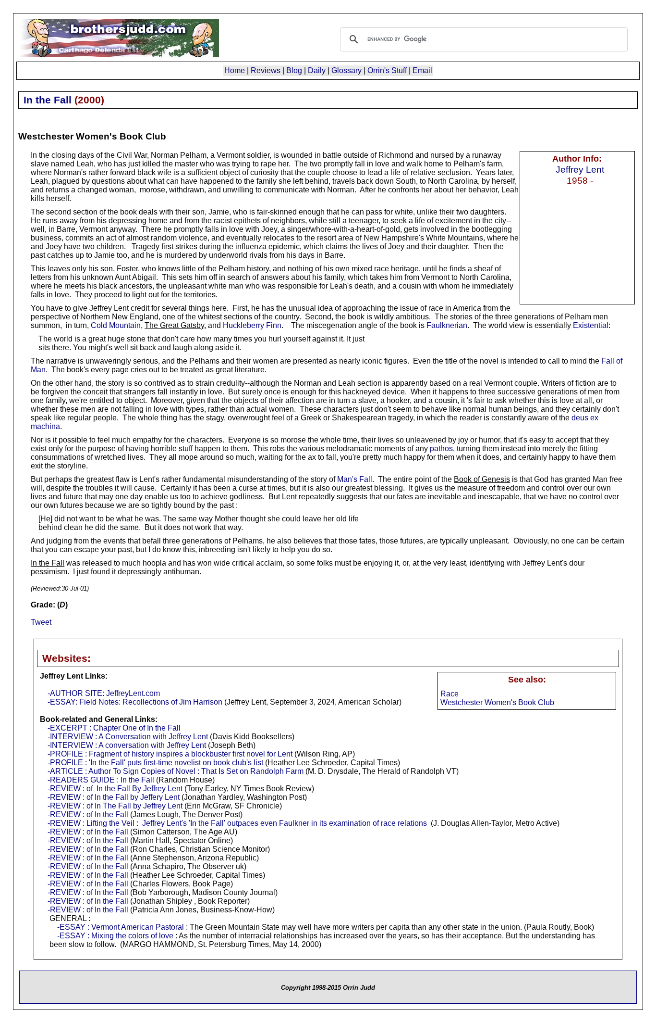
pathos (441, 448)
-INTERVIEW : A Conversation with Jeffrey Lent (128, 736)
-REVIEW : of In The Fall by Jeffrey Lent (115, 806)
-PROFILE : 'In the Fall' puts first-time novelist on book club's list (155, 762)
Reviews (265, 70)
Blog (294, 70)
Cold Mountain (116, 325)
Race (449, 694)
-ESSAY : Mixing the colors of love (115, 936)
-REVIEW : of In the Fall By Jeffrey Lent (115, 788)
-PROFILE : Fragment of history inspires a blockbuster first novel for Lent (170, 754)
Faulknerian (446, 325)
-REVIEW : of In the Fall (88, 814)
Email (422, 70)
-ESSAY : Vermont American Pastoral (120, 927)
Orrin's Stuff (387, 70)
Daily (317, 70)
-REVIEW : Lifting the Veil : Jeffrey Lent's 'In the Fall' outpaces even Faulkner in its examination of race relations (237, 823)
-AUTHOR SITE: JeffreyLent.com (104, 693)
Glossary (346, 70)
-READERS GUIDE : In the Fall (101, 780)
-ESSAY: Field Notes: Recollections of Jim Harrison (135, 702)
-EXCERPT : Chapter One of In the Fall (114, 728)
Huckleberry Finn (252, 325)
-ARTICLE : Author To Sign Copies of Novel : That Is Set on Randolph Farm (176, 771)
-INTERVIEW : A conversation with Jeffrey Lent (127, 745)
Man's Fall (354, 479)
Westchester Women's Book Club (497, 702)
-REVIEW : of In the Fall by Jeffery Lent (114, 797)
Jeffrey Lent (580, 169)
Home (234, 70)
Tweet (41, 622)
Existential (590, 325)
